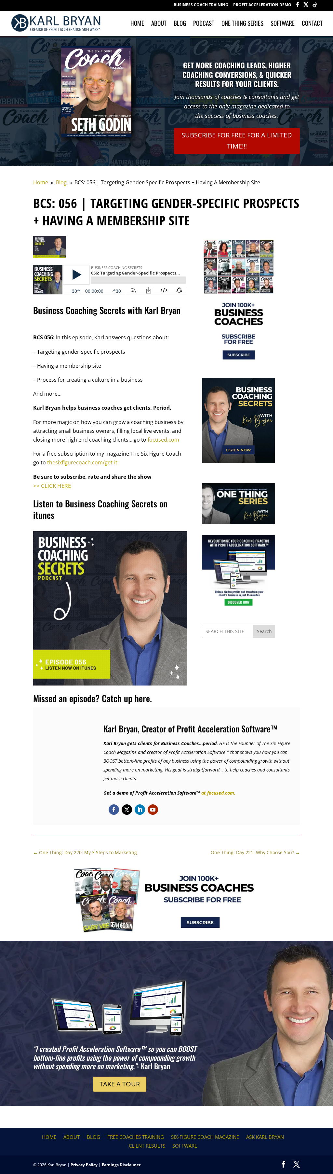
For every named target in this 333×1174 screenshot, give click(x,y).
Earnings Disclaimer (121, 1164)
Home (137, 24)
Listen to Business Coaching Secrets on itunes (100, 509)
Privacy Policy (84, 1164)
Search (264, 631)
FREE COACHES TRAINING (135, 1137)
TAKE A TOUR (120, 1084)
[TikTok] (314, 7)
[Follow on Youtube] (153, 809)
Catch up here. (127, 698)
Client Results (147, 1145)
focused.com (163, 439)
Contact (312, 24)
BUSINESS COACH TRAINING (201, 5)
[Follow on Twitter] (127, 809)
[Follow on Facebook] (114, 809)
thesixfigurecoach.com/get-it (82, 462)
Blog (180, 24)
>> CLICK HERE (52, 485)
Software (283, 24)
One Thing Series (242, 24)
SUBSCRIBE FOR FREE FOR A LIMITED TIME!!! (236, 140)
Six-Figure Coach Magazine (205, 1137)
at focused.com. (218, 793)
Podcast (203, 24)
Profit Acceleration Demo (262, 5)
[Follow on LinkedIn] (140, 809)
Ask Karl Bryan (265, 1137)
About (158, 24)
